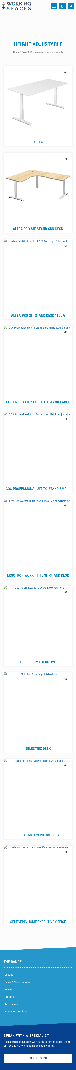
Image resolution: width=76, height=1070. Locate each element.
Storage (9, 996)
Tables (8, 989)
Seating (9, 974)
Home (16, 52)
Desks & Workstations (32, 52)
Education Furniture (16, 1011)
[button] (54, 6)
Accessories (11, 1004)
